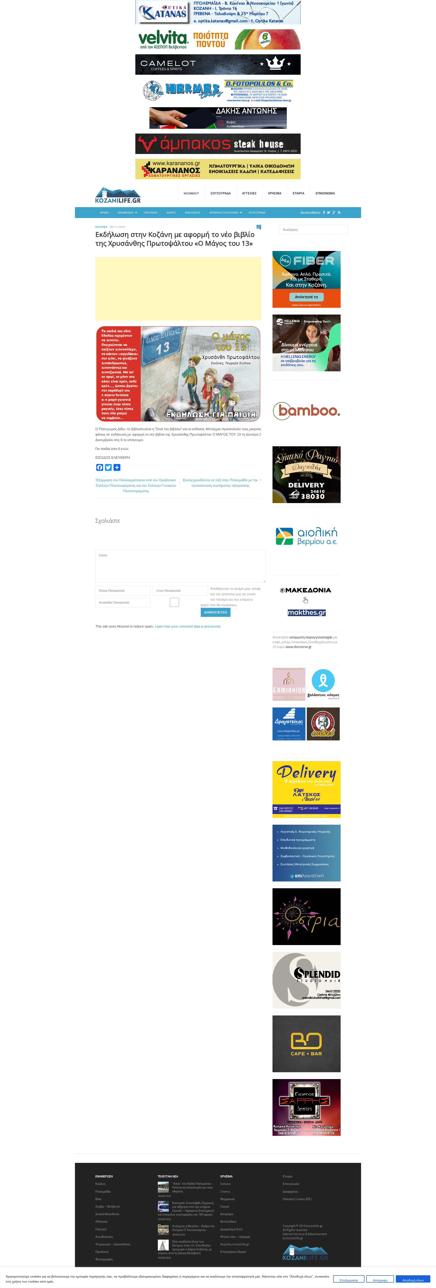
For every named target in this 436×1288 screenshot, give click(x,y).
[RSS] (338, 212)
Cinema (225, 1191)
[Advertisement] (178, 288)
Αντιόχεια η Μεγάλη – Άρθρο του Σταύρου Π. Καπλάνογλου (193, 1228)
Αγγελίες (249, 193)
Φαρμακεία (227, 1199)
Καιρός (171, 212)
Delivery (225, 1183)
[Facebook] (323, 212)
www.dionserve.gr (299, 646)
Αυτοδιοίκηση (104, 1236)
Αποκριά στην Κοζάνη (223, 212)
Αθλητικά (101, 1221)
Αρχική (104, 212)
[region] (218, 1277)
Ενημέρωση (126, 212)
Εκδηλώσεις (192, 212)
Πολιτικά (101, 1229)
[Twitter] (327, 212)
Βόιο (98, 1199)
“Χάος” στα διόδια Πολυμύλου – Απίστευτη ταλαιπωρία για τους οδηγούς (192, 1187)
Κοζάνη (101, 227)
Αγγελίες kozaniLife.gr (234, 1244)
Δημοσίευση (215, 612)
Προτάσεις (151, 212)
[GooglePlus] (333, 212)
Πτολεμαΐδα (103, 1191)
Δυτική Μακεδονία (107, 1214)
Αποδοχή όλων (413, 1280)
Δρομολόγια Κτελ (231, 1229)
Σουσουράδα (221, 193)
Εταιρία (298, 193)
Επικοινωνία (325, 193)
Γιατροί (224, 1206)
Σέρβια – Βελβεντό (107, 1206)
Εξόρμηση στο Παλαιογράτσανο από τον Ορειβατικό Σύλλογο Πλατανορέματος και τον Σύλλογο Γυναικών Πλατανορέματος (136, 485)
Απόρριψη (380, 1280)
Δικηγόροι (226, 1214)
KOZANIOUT (191, 193)
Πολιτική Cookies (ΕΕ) (297, 1199)
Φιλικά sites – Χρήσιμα (235, 1236)
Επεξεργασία (349, 1280)
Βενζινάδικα (228, 1221)
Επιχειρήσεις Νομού (233, 1251)
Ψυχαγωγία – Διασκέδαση (112, 1244)
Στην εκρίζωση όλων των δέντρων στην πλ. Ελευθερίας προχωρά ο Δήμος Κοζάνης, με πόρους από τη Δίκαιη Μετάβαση (185, 1247)
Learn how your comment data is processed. (188, 626)
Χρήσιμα (274, 193)
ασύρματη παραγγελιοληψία (311, 637)
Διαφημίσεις (290, 1191)
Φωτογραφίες (104, 1259)
